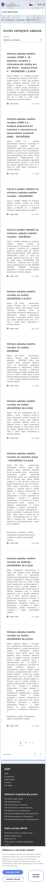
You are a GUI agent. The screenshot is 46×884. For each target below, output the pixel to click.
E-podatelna (9, 777)
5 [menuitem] (25, 743)
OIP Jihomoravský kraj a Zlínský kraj (18, 816)
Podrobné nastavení (35, 876)
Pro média (8, 785)
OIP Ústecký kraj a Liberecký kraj (17, 811)
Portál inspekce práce (12, 836)
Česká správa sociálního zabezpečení (18, 842)
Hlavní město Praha (10, 12)
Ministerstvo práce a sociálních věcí (18, 833)
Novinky (7, 782)
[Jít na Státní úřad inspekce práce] (10, 4)
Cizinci (7, 845)
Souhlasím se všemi (12, 872)
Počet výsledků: (7, 754)
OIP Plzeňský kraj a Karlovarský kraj (18, 808)
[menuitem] (13, 743)
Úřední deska (9, 779)
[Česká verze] (33, 4)
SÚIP (6, 774)
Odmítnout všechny (13, 879)
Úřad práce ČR (10, 839)
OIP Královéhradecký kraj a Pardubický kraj (21, 813)
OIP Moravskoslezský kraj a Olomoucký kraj (21, 819)
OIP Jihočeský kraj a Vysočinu (15, 805)
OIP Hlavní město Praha (13, 799)
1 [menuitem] (20, 742)
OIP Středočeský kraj (12, 802)
